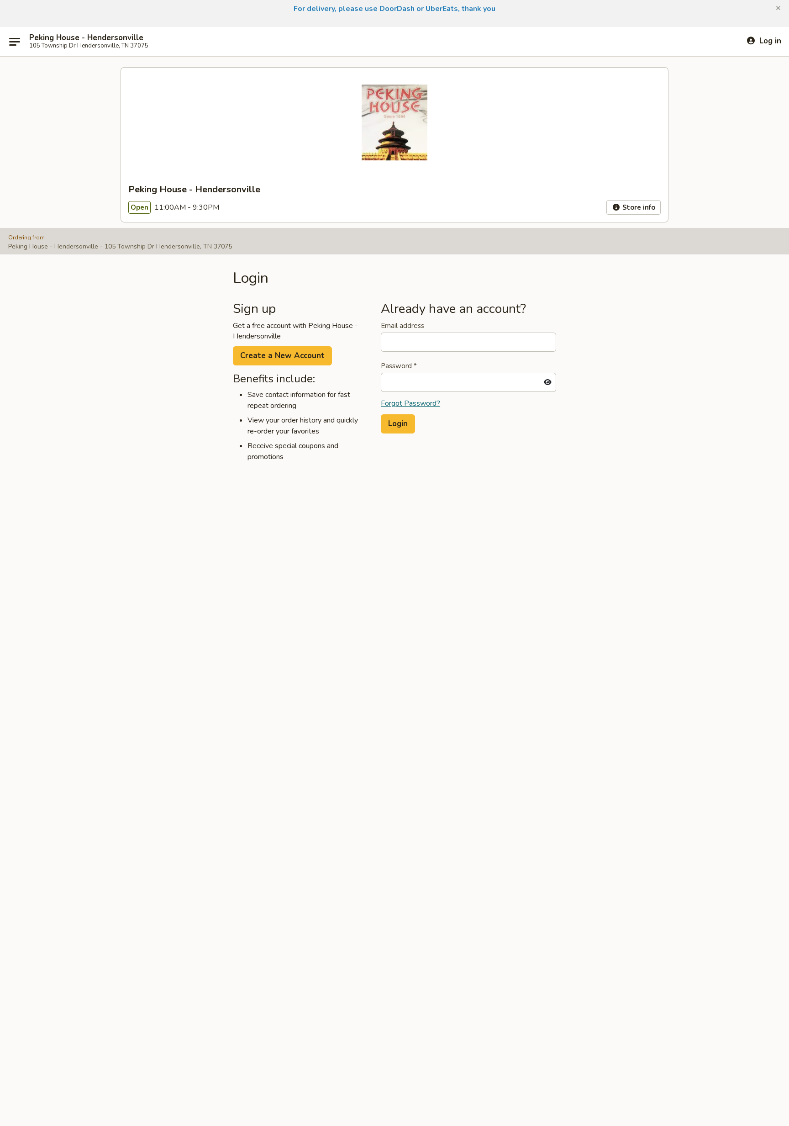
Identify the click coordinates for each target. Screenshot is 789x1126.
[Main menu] (14, 41)
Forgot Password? (410, 403)
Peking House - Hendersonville (86, 37)
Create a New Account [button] (282, 355)
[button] (778, 8)
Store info (638, 207)
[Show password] (547, 382)
